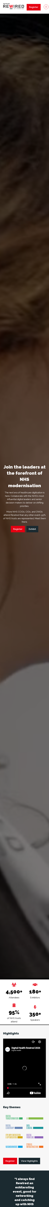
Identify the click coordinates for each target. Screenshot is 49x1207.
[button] (34, 7)
